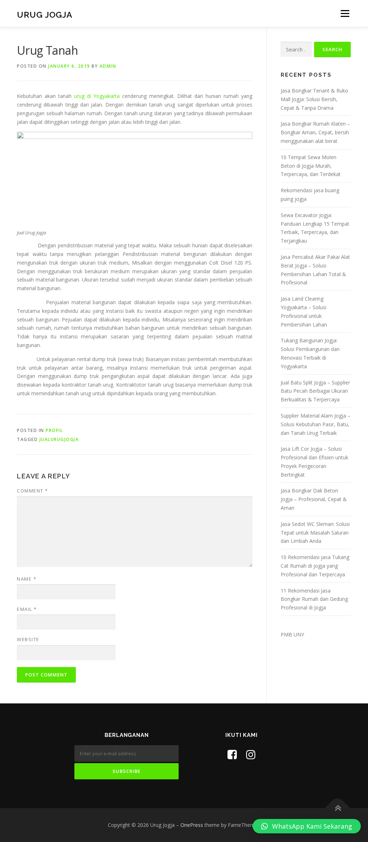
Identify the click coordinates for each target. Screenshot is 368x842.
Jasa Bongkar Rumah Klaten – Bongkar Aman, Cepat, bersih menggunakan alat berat (315, 132)
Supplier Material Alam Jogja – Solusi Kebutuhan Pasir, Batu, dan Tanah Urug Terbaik (315, 424)
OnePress (191, 824)
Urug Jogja (45, 14)
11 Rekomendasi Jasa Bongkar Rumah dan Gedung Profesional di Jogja (314, 599)
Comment (32, 490)
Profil (54, 430)
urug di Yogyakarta (97, 96)
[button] (307, 826)
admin (108, 66)
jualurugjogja (59, 439)
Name (26, 579)
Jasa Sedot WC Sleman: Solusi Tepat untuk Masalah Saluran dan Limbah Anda (315, 533)
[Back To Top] (337, 808)
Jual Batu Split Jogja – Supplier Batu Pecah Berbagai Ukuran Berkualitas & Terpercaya (315, 391)
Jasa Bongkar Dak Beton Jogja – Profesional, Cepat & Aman (314, 499)
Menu (345, 13)
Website (28, 639)
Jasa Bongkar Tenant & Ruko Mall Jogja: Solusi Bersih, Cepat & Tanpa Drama (314, 99)
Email (27, 609)
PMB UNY (292, 634)
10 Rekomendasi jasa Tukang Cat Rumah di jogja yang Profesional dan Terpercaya (315, 566)
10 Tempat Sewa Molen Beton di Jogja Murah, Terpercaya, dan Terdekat (311, 166)
